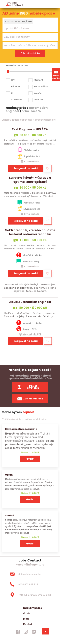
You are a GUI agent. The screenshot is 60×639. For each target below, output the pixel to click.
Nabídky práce (32, 608)
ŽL (12, 93)
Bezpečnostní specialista (21, 429)
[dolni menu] (45, 631)
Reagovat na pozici (26, 168)
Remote (38, 99)
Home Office (41, 86)
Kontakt (28, 624)
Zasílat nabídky (56, 77)
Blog (26, 618)
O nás (26, 613)
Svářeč (9, 515)
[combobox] (30, 25)
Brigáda (15, 86)
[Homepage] (14, 4)
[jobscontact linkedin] (34, 631)
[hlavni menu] (50, 4)
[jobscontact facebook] (18, 631)
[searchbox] (28, 28)
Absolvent (17, 99)
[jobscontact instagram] (26, 631)
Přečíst (30, 458)
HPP (13, 80)
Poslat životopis (33, 387)
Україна (38, 93)
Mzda (9, 65)
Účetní (9, 474)
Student (38, 80)
